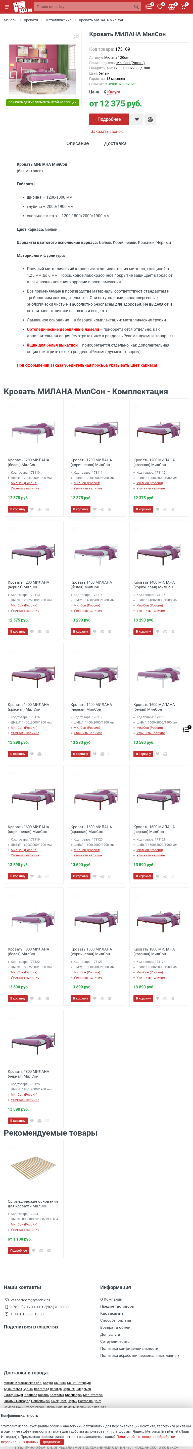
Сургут (29, 1407)
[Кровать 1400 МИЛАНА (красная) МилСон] (34, 673)
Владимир (83, 1389)
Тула (59, 1407)
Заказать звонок (107, 131)
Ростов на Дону (89, 1401)
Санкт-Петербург (79, 1383)
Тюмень (69, 1407)
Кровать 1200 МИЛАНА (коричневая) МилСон (91, 462)
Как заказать (112, 1313)
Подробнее (109, 119)
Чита (95, 1407)
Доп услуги (110, 1334)
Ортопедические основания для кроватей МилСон (33, 1203)
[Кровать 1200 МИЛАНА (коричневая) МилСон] (96, 428)
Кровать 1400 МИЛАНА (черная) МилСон (91, 707)
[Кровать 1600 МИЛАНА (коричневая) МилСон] (34, 795)
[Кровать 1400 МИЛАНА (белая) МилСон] (96, 550)
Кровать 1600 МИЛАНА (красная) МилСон (91, 829)
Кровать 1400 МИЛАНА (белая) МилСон (91, 584)
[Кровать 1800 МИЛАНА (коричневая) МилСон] (96, 917)
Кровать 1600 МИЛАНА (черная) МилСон (154, 829)
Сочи (19, 1407)
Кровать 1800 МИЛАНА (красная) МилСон (154, 951)
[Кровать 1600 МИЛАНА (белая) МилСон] (159, 673)
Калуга (113, 92)
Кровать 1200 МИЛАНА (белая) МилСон (28, 462)
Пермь (72, 1401)
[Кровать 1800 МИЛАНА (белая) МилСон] (34, 917)
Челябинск (83, 1407)
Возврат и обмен (115, 1327)
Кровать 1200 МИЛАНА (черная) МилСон (28, 584)
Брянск (28, 1389)
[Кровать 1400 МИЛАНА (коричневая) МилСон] (159, 550)
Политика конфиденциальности (129, 1348)
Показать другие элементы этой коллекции (43, 102)
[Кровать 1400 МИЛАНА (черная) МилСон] (96, 673)
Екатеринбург (13, 1395)
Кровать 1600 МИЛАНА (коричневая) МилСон (28, 829)
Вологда (56, 1389)
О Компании (111, 1299)
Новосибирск (40, 1401)
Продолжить (52, 1442)
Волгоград (41, 1389)
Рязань (40, 1407)
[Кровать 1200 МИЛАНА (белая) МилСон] (34, 428)
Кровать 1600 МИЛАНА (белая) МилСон (154, 707)
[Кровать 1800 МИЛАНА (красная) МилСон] (159, 917)
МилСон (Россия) (130, 63)
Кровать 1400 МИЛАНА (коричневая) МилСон (154, 584)
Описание (77, 143)
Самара (9, 1407)
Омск (55, 1401)
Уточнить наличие (25, 488)
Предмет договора (117, 1306)
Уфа (103, 1407)
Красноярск (73, 1395)
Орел (63, 1401)
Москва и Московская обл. (23, 1383)
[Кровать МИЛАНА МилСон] (42, 69)
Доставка (115, 143)
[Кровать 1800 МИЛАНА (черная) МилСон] (34, 1040)
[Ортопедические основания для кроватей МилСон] (34, 1169)
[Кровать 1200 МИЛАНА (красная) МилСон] (159, 428)
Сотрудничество (115, 1341)
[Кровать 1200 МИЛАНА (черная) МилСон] (34, 550)
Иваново (30, 1395)
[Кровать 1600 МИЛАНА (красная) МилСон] (96, 795)
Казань (43, 1395)
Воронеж (69, 1389)
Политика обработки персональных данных (139, 1355)
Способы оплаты (115, 1320)
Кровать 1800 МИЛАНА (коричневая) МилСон (91, 951)
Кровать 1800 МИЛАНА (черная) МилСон (28, 1074)
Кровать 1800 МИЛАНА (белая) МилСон (28, 951)
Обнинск (60, 1383)
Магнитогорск (93, 1395)
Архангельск (13, 1389)
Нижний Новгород (17, 1401)
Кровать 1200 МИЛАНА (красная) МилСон (154, 462)
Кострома (57, 1395)
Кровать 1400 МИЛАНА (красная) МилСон (28, 707)
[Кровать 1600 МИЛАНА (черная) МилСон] (159, 795)
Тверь (50, 1407)
